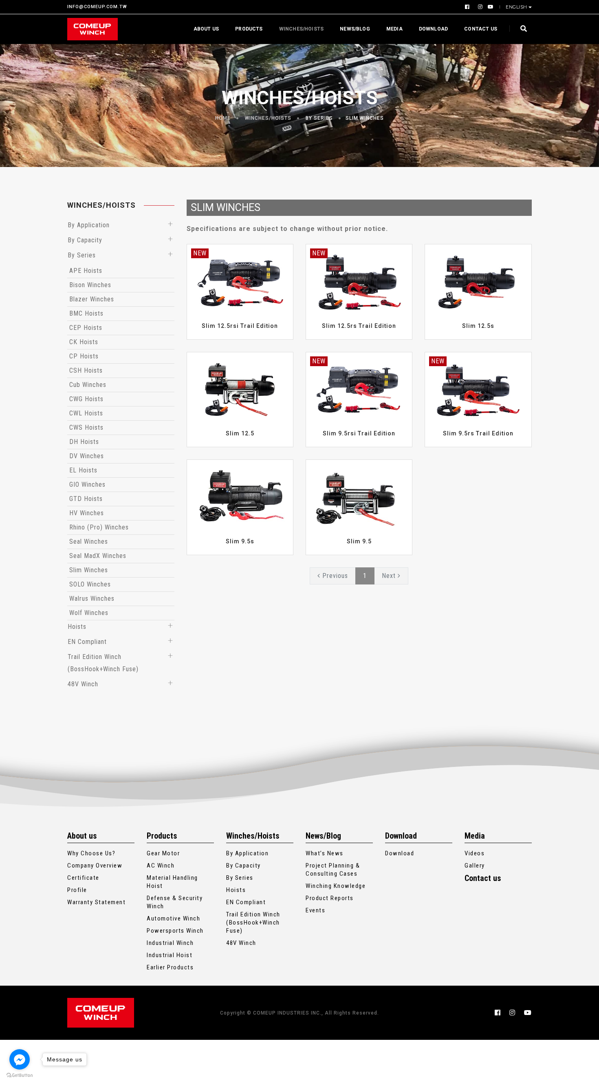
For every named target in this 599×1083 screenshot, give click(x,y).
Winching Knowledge (336, 886)
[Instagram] (479, 7)
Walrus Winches (92, 598)
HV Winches (86, 513)
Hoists (77, 626)
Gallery (475, 865)
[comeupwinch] (92, 29)
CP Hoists (84, 356)
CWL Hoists (86, 413)
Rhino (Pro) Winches (99, 527)
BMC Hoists (86, 313)
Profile (77, 890)
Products (248, 29)
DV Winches (86, 456)
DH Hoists (84, 442)
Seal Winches (88, 541)
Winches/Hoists (301, 29)
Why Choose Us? (91, 853)
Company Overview (94, 865)
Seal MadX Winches (97, 556)
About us (206, 29)
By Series (319, 118)
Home (223, 118)
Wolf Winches (88, 613)
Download (433, 29)
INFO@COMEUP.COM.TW (97, 7)
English (516, 7)
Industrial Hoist (169, 955)
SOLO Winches (90, 584)
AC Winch (160, 865)
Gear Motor (163, 853)
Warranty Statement (96, 902)
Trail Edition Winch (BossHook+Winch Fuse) (253, 922)
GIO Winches (87, 484)
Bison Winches (90, 285)
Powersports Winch (175, 930)
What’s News (325, 853)
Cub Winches (87, 385)
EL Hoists (83, 470)
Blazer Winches (91, 299)
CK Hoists (83, 342)
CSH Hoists (86, 370)
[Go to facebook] (19, 1059)
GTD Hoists (86, 499)
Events (315, 910)
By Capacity (85, 240)
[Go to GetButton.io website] (20, 1074)
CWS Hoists (86, 427)
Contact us (480, 29)
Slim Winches (365, 118)
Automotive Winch (173, 918)
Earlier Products (170, 967)
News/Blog (355, 29)
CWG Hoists (86, 399)
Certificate (83, 877)
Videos (474, 853)
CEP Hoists (85, 328)
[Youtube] (489, 7)
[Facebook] (468, 7)
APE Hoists (85, 271)
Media (394, 29)
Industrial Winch (170, 943)
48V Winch (83, 684)
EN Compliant (87, 642)
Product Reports (330, 898)
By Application (89, 225)
